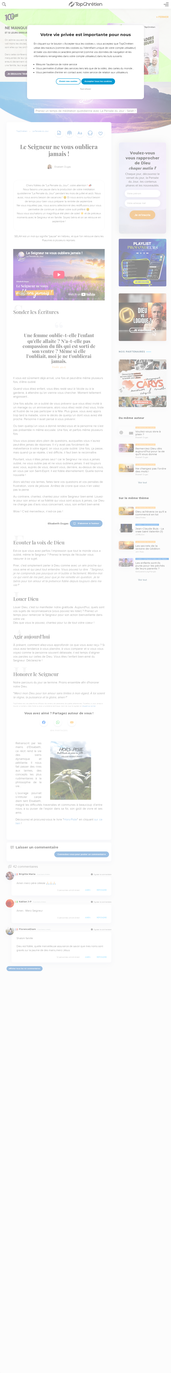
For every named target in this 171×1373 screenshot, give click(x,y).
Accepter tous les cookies (98, 81)
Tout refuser (85, 89)
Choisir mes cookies (68, 81)
